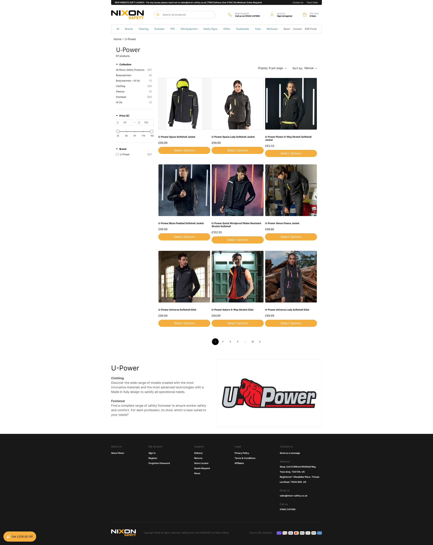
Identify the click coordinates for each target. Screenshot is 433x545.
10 (253, 341)
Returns (198, 458)
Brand (122, 148)
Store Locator (201, 463)
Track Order (312, 2)
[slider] (118, 131)
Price (124, 115)
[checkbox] (134, 154)
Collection (125, 64)
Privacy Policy (242, 453)
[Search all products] (158, 14)
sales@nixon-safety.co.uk (293, 495)
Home (117, 39)
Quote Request (202, 468)
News (197, 473)
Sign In (152, 453)
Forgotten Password (159, 463)
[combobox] (184, 14)
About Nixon (117, 453)
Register (153, 458)
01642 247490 (287, 509)
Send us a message (290, 453)
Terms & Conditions (245, 458)
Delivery (198, 453)
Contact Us (298, 2)
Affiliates (239, 463)
